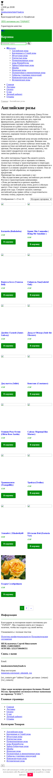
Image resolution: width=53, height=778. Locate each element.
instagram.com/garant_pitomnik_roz (16, 673)
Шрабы (15, 68)
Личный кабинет (14, 94)
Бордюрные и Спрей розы (24, 53)
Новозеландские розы (22, 77)
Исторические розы (21, 80)
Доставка (11, 87)
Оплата (10, 89)
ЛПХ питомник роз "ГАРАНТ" (15, 21)
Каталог (12, 48)
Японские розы (19, 70)
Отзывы (10, 97)
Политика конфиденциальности (16, 636)
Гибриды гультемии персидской (27, 75)
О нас (9, 92)
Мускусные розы (20, 55)
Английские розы (20, 51)
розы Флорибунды (20, 63)
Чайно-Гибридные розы (23, 65)
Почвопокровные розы (22, 60)
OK (30, 775)
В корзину (8, 242)
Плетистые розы (19, 58)
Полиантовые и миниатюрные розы (28, 72)
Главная (10, 84)
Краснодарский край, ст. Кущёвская (17, 17)
